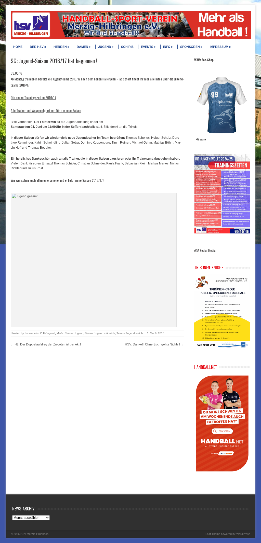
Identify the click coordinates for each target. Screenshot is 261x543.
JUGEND (104, 47)
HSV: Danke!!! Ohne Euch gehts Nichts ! (154, 344)
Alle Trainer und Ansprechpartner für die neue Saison (46, 110)
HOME (17, 47)
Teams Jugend (74, 333)
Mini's (60, 333)
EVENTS (147, 47)
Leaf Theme (212, 533)
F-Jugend (49, 333)
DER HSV (37, 47)
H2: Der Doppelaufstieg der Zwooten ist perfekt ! (46, 344)
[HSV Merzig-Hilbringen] (131, 37)
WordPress (243, 533)
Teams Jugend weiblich (130, 333)
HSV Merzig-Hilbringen (34, 533)
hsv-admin (31, 333)
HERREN (60, 47)
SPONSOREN (190, 47)
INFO (166, 47)
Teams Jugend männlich (100, 333)
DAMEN (82, 47)
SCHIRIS (127, 47)
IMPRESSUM (219, 47)
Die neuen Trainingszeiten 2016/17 (33, 97)
